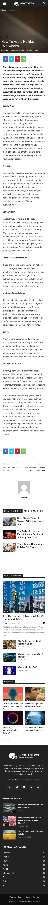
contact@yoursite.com (29, 779)
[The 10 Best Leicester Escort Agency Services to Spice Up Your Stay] (9, 534)
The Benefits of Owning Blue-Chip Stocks (35, 469)
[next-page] (8, 557)
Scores (20, 897)
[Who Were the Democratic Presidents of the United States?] (9, 821)
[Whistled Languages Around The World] (35, 694)
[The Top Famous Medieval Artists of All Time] (9, 644)
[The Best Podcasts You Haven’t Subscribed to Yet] (13, 694)
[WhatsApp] (23, 59)
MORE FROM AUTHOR (33, 511)
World (28, 700)
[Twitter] (11, 59)
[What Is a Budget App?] (9, 670)
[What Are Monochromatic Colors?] (13, 718)
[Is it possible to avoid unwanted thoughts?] (35, 718)
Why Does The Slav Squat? (11, 469)
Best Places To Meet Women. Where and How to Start (31, 521)
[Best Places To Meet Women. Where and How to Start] (9, 521)
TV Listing (12, 897)
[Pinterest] (17, 59)
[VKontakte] (31, 787)
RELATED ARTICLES (12, 511)
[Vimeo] (24, 787)
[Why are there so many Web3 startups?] (9, 657)
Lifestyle (12, 10)
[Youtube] (38, 787)
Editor (6, 50)
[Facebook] (5, 59)
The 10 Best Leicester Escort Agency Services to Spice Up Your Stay (30, 534)
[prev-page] (4, 557)
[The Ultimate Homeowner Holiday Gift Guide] (9, 547)
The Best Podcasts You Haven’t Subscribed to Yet (13, 706)
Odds (28, 897)
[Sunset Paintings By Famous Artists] (9, 834)
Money (5, 611)
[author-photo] (24, 494)
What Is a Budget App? (27, 667)
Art (4, 724)
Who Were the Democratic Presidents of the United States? (29, 820)
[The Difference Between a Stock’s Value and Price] (24, 597)
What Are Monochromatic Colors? (10, 730)
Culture (28, 724)
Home (3, 10)
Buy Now (36, 897)
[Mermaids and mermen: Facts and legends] (9, 808)
